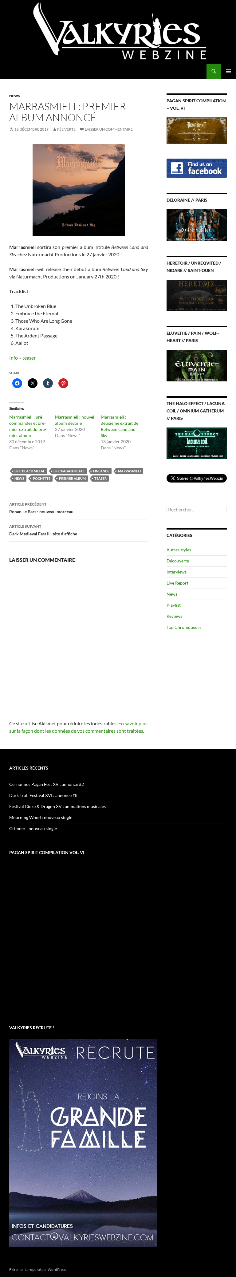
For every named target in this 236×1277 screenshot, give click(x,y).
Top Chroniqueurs (184, 627)
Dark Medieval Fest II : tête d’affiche (43, 530)
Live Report (177, 582)
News (14, 95)
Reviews (174, 616)
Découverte (178, 560)
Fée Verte (66, 129)
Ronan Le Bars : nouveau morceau (41, 508)
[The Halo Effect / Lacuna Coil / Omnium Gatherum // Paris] (197, 442)
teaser (100, 478)
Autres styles (179, 549)
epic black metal (29, 471)
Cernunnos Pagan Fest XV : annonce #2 (46, 784)
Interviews (177, 571)
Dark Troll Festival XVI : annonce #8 (43, 795)
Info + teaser (22, 358)
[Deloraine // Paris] (197, 224)
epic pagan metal (69, 471)
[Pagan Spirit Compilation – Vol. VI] (197, 129)
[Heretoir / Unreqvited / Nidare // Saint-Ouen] (197, 295)
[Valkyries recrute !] (83, 1142)
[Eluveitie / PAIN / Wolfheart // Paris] (197, 365)
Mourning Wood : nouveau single (40, 817)
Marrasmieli (129, 471)
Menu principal (228, 71)
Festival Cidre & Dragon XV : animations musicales (57, 806)
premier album (72, 478)
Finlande (101, 471)
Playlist (174, 605)
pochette (41, 478)
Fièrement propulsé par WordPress (37, 1269)
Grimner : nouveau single (33, 828)
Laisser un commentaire (109, 129)
